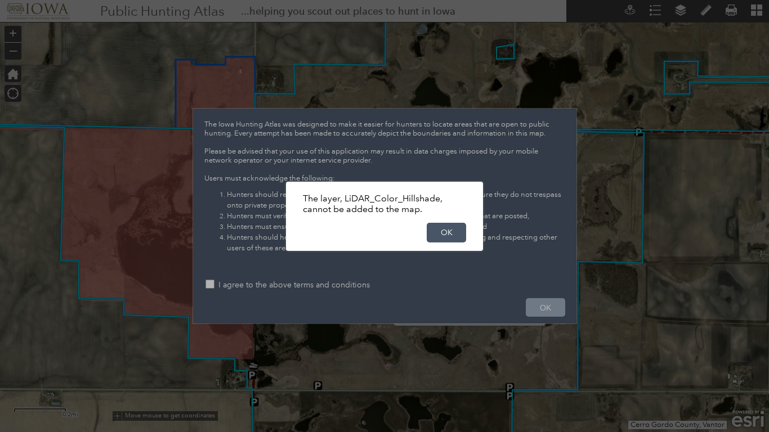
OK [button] (447, 232)
